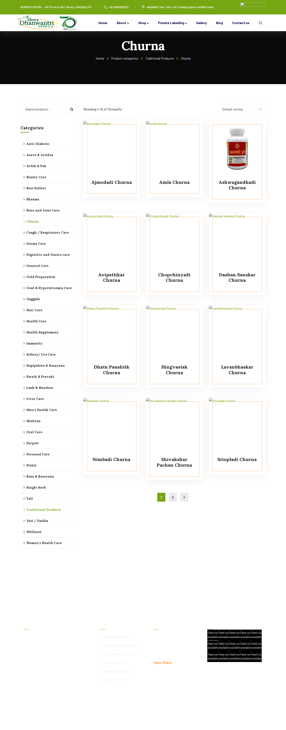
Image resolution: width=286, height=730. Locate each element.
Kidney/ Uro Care (41, 354)
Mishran (33, 421)
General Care (37, 266)
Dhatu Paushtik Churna (111, 369)
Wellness (33, 532)
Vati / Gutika (37, 521)
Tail (29, 499)
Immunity (34, 343)
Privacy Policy (117, 717)
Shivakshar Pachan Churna (174, 462)
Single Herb (36, 487)
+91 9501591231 (119, 7)
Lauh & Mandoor (39, 388)
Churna (32, 221)
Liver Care (35, 399)
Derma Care (36, 244)
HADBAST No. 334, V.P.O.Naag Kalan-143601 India (180, 7)
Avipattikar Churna (111, 277)
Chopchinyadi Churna (174, 277)
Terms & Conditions (143, 717)
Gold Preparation (40, 277)
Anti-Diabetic (38, 144)
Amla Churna (174, 182)
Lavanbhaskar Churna (237, 369)
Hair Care (34, 310)
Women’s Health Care (44, 543)
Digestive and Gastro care (48, 255)
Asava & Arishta (39, 155)
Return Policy (169, 717)
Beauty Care (36, 177)
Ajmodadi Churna (111, 182)
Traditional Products (159, 58)
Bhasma (32, 199)
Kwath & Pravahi (40, 377)
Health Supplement (42, 332)
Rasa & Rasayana (40, 476)
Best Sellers (36, 188)
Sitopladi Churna (237, 459)
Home (100, 58)
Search (71, 109)
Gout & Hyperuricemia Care (49, 288)
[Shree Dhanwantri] (48, 22)
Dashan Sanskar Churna (237, 277)
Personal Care (38, 454)
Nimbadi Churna (111, 459)
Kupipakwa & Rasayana (45, 366)
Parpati (32, 443)
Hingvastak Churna (174, 369)
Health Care (36, 321)
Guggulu (33, 299)
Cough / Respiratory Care (47, 232)
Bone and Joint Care (43, 210)
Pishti (31, 465)
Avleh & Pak (36, 166)
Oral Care (34, 432)
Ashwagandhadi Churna (237, 185)
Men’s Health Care (41, 410)
